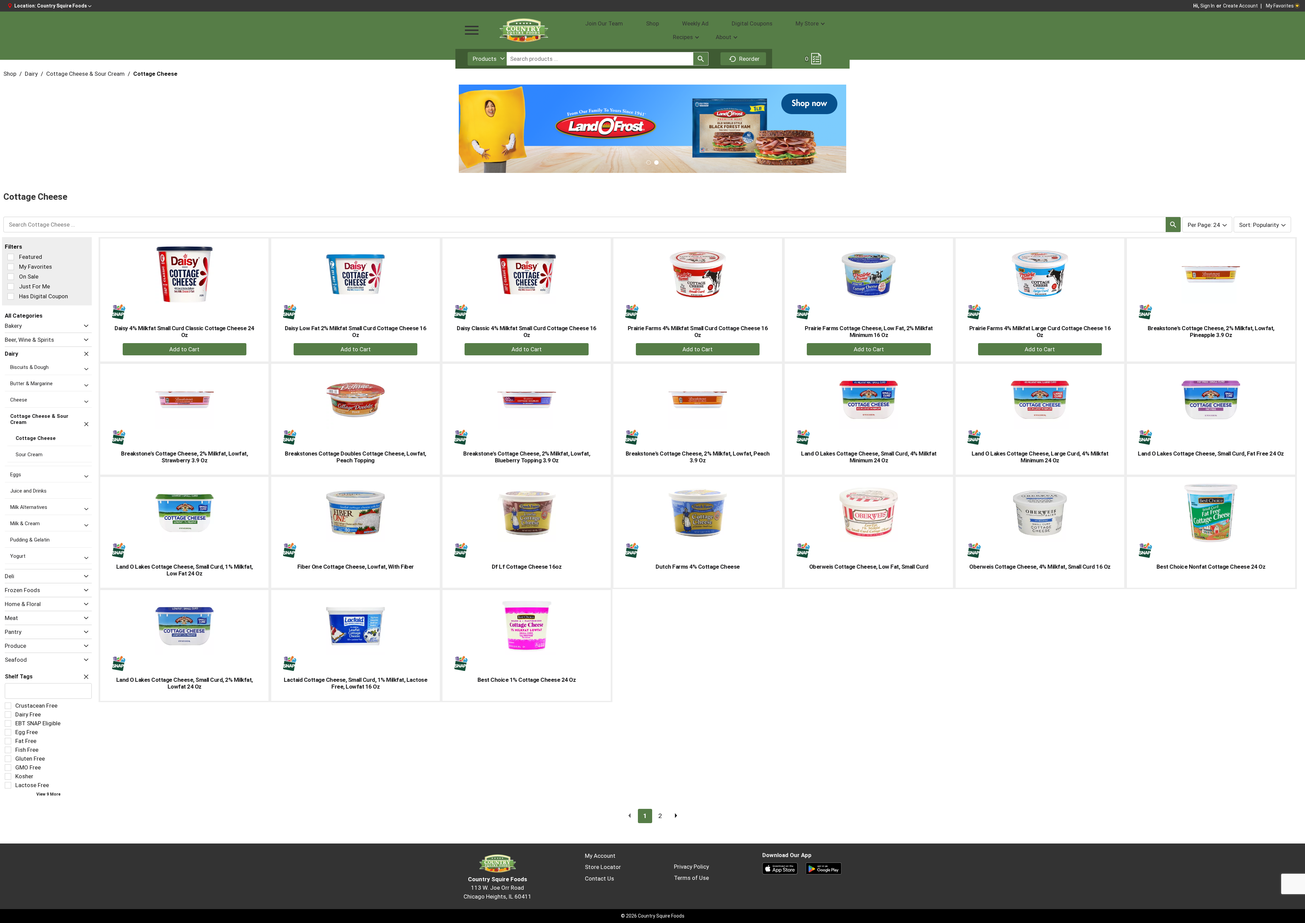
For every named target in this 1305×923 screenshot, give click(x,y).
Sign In (1207, 5)
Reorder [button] (749, 58)
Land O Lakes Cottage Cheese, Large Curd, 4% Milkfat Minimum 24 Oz (1040, 457)
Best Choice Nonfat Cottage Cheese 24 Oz (1211, 566)
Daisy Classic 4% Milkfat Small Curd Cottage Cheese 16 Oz (526, 331)
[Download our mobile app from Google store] (823, 868)
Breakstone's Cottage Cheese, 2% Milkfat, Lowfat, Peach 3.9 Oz (698, 457)
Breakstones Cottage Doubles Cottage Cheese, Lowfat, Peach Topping (355, 457)
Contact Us (599, 878)
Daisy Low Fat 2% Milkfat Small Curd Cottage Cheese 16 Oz (356, 331)
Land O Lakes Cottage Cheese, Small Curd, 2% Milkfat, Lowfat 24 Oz (184, 683)
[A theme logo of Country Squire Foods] (523, 30)
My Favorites (1280, 5)
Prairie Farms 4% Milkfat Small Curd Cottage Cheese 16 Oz (698, 331)
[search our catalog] (700, 58)
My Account (600, 855)
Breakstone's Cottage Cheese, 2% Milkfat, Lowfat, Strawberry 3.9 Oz (184, 457)
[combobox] (487, 59)
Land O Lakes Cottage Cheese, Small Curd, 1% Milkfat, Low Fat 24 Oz (184, 570)
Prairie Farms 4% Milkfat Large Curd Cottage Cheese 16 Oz (1040, 331)
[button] (64, 5)
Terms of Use (691, 877)
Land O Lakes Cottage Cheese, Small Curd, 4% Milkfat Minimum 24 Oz (869, 457)
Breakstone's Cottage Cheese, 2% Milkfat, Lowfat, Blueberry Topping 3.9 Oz (526, 457)
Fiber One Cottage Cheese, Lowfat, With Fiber (355, 566)
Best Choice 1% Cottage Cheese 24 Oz (526, 679)
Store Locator (603, 867)
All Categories (23, 315)
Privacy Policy (691, 866)
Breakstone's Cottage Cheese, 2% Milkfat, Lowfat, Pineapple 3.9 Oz (1211, 331)
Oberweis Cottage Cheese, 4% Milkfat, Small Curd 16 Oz (1040, 566)
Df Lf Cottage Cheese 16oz (527, 566)
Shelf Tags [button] (19, 676)
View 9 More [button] (48, 794)
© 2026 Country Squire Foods (652, 916)
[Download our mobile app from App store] (780, 868)
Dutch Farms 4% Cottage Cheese (698, 566)
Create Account (1240, 5)
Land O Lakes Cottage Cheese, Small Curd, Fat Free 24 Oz (1211, 453)
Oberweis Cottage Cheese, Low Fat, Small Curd (868, 566)
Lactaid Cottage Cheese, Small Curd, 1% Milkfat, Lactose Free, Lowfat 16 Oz (356, 683)
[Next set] (675, 816)
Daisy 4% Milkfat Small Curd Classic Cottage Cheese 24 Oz (184, 331)
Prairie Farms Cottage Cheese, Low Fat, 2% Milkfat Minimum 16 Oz (869, 331)
